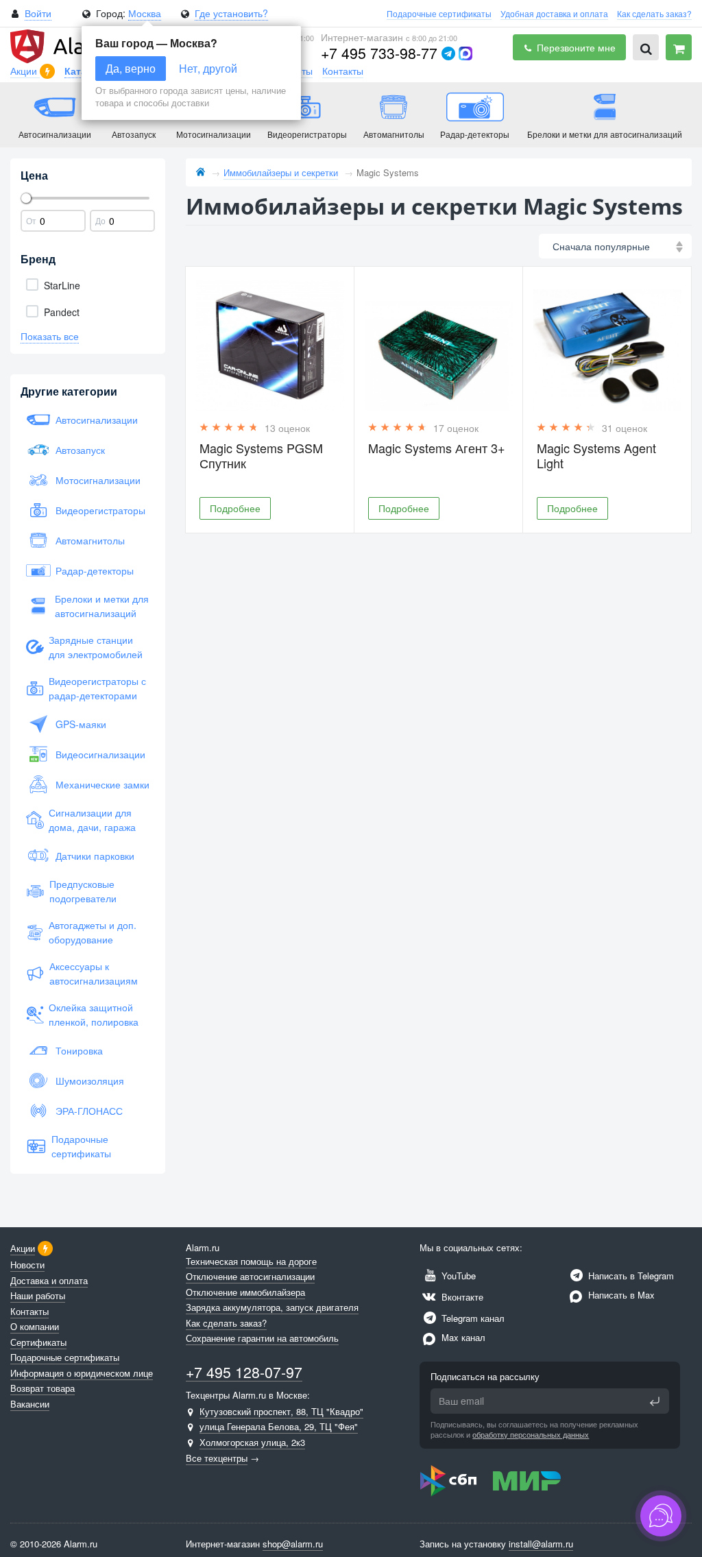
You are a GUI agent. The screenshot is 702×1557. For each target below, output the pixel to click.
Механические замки (102, 784)
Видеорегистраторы (100, 510)
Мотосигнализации (98, 480)
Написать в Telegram (629, 1275)
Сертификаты (38, 1342)
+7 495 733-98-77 (379, 53)
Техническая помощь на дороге (251, 1261)
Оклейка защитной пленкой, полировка (93, 1014)
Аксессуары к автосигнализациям (93, 973)
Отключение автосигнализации (250, 1276)
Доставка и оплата (49, 1280)
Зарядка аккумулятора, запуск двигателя (272, 1307)
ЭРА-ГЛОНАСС (89, 1111)
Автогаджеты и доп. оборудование (92, 932)
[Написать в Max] (465, 53)
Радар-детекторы (95, 570)
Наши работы (37, 1295)
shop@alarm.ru (293, 1543)
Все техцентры (216, 1457)
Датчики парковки (95, 855)
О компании (34, 1326)
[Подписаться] (654, 1401)
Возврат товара (42, 1388)
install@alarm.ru (541, 1543)
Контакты (342, 70)
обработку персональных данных (530, 1434)
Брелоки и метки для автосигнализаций (102, 606)
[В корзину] (679, 47)
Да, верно (131, 68)
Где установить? (231, 13)
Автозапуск (80, 450)
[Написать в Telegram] (448, 53)
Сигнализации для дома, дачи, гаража (92, 820)
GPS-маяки (81, 724)
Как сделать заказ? (654, 13)
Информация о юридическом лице (81, 1372)
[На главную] (200, 172)
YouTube (457, 1275)
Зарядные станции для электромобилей (96, 647)
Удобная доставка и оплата (554, 13)
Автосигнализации (97, 419)
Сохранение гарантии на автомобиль (262, 1337)
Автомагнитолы (90, 540)
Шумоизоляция (90, 1080)
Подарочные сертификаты (439, 13)
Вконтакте (461, 1296)
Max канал (462, 1337)
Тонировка (79, 1050)
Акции (25, 70)
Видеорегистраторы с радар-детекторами (97, 688)
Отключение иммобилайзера (245, 1292)
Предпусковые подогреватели (83, 891)
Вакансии (29, 1403)
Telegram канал (472, 1318)
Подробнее (235, 508)
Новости (27, 1264)
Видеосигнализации (100, 754)
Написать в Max (620, 1294)
